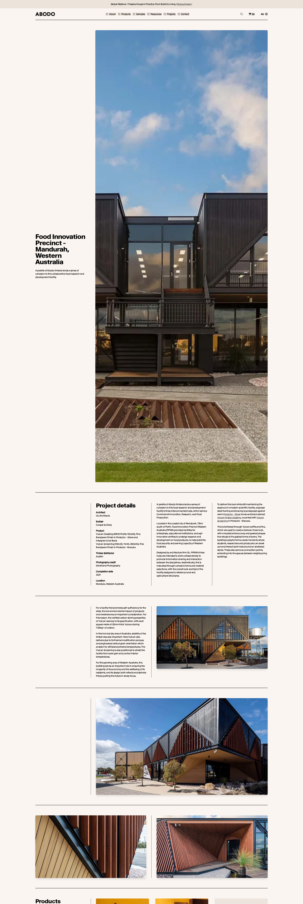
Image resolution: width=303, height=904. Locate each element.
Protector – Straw (232, 514)
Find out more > (184, 4)
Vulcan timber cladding (229, 517)
